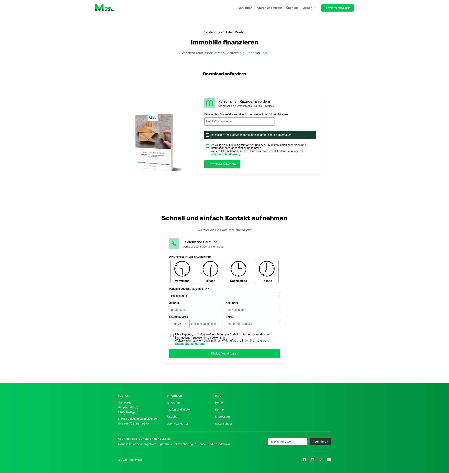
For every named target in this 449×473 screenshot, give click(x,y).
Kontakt (220, 409)
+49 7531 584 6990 (136, 423)
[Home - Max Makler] (105, 7)
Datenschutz (223, 423)
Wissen (307, 7)
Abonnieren (320, 441)
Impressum (222, 416)
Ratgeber (172, 416)
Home (219, 402)
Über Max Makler (177, 423)
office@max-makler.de (142, 418)
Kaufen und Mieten (269, 7)
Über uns (292, 7)
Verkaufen (245, 7)
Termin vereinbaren (337, 7)
